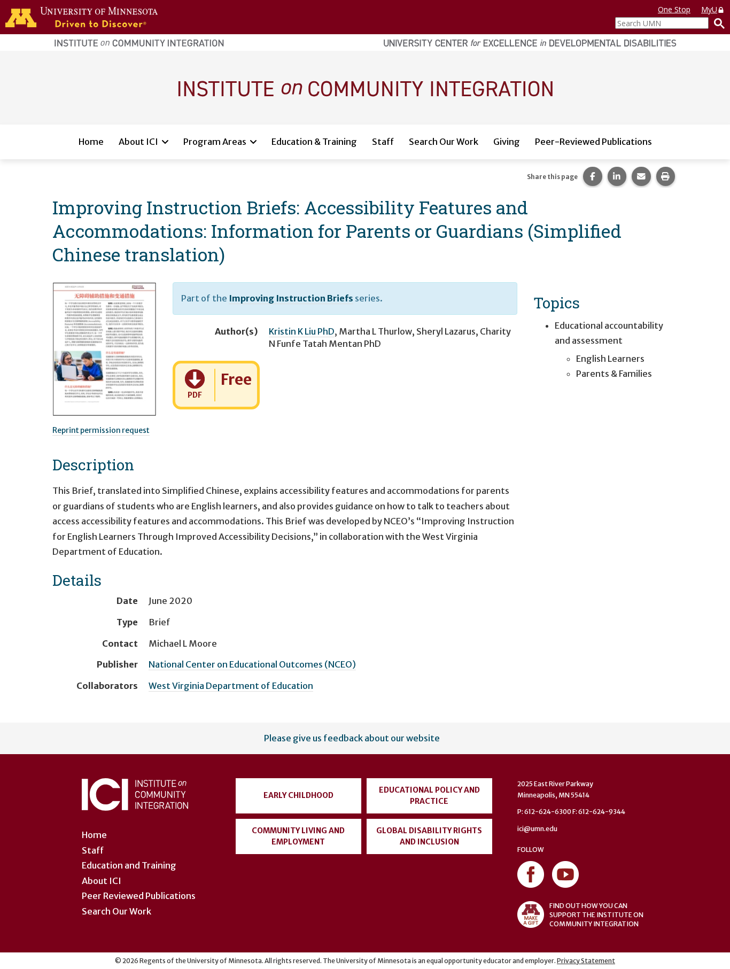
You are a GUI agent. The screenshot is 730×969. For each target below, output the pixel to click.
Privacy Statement (586, 961)
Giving (506, 141)
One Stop (674, 9)
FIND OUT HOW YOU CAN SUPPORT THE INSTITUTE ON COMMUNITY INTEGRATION (596, 915)
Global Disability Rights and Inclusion (429, 836)
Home (91, 141)
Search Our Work (443, 141)
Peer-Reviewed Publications (593, 141)
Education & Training (314, 141)
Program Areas (214, 141)
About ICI (138, 141)
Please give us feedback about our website (352, 738)
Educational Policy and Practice (429, 795)
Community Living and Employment (298, 836)
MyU (709, 9)
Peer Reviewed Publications (139, 895)
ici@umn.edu (537, 829)
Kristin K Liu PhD (302, 331)
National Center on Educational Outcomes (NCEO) (252, 664)
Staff (383, 141)
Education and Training (129, 865)
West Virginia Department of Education (231, 685)
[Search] (717, 23)
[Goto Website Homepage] (365, 87)
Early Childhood (298, 795)
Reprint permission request (101, 430)
